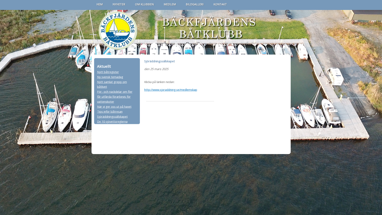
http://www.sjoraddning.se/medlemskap (170, 90)
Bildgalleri (195, 4)
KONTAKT (220, 4)
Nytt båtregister (108, 72)
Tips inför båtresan (110, 111)
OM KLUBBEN (144, 4)
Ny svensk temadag (110, 77)
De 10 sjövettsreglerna (112, 121)
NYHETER (119, 4)
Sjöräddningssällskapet (112, 116)
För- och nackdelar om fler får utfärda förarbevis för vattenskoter (115, 97)
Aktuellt (104, 66)
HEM (99, 4)
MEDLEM (170, 4)
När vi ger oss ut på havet (114, 106)
